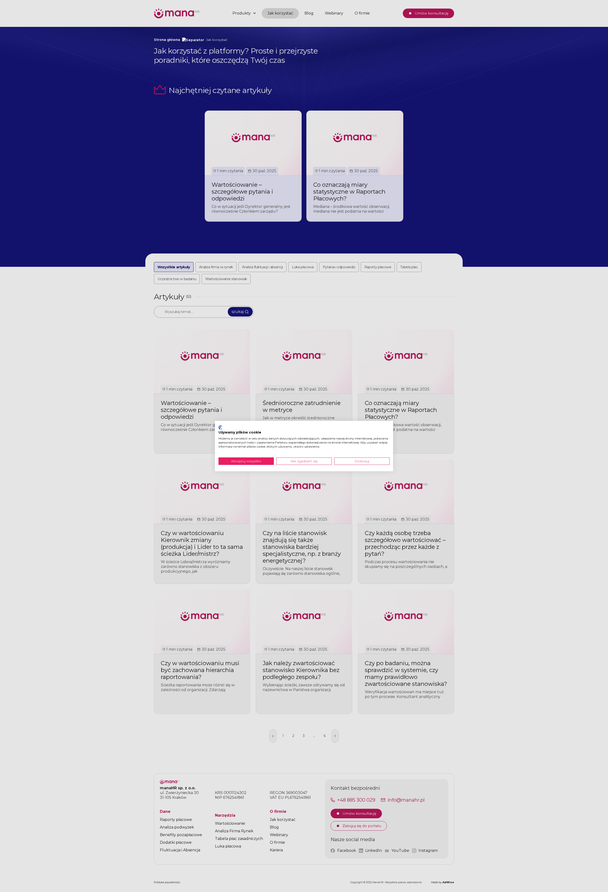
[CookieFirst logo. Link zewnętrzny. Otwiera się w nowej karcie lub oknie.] (220, 427)
